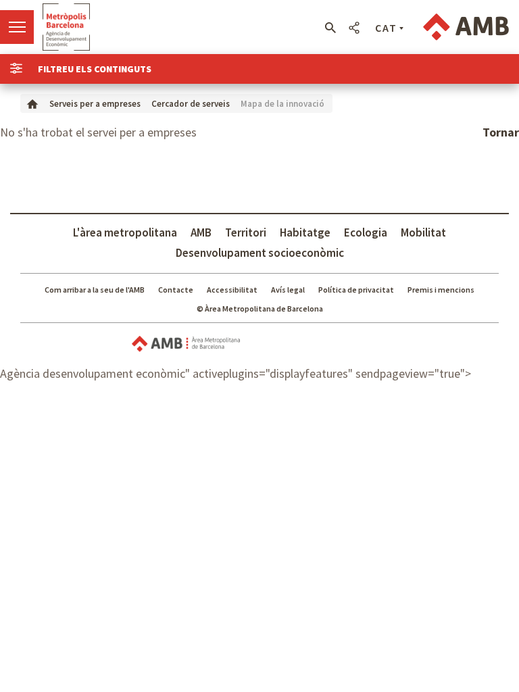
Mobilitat (423, 232)
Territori (245, 232)
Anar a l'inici (66, 27)
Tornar (501, 132)
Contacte (175, 290)
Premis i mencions (440, 290)
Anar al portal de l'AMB (466, 27)
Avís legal (288, 290)
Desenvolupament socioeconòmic (260, 252)
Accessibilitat (232, 290)
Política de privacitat (356, 290)
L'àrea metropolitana (125, 232)
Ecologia (365, 232)
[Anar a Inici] (32, 103)
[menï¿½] (17, 27)
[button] (330, 28)
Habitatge (305, 232)
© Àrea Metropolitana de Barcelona (260, 308)
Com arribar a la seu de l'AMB (95, 290)
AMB (201, 232)
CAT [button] (386, 27)
